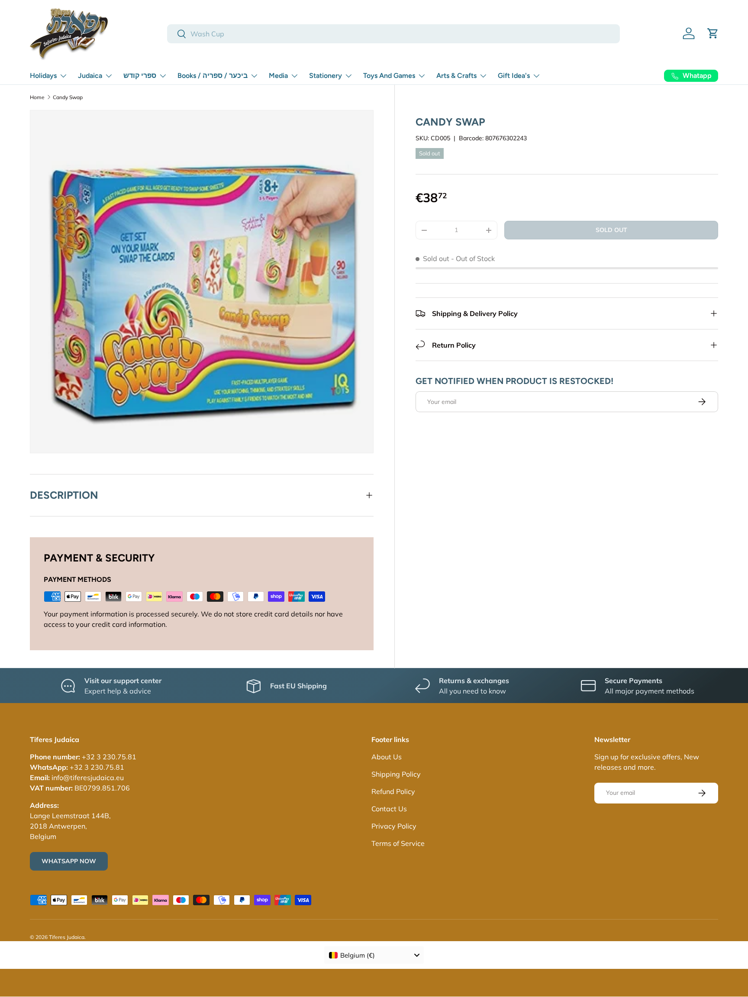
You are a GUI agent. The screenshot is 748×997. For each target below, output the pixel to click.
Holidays (43, 75)
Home (37, 97)
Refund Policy (393, 791)
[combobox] (393, 33)
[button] (712, 33)
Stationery (325, 75)
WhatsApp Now (69, 861)
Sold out (611, 230)
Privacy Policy (393, 826)
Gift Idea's (514, 75)
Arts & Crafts (456, 75)
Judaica (90, 75)
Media (278, 75)
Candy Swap (68, 97)
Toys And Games (389, 75)
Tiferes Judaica (66, 937)
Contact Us (389, 808)
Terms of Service (398, 843)
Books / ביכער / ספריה (212, 75)
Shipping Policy (396, 774)
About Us (386, 756)
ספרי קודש (139, 75)
